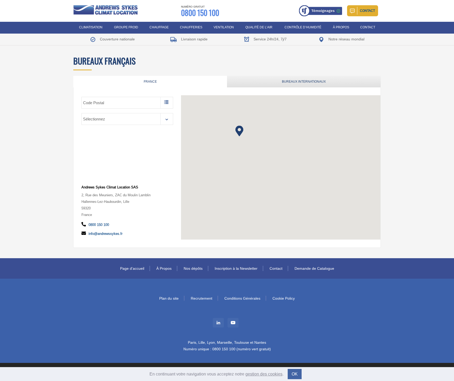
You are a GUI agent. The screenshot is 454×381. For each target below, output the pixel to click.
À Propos (341, 27)
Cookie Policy (283, 298)
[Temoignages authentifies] (321, 10)
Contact (367, 11)
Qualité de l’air (258, 27)
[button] (239, 131)
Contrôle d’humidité (303, 27)
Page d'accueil (132, 268)
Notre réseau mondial (345, 39)
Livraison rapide (194, 39)
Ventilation (224, 27)
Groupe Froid (126, 27)
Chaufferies (191, 27)
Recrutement (201, 298)
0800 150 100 (200, 11)
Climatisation (90, 27)
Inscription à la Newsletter (236, 268)
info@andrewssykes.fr (105, 233)
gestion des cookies (263, 374)
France (150, 81)
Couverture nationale (117, 39)
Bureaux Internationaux (304, 81)
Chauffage (159, 27)
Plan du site (169, 298)
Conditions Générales (242, 298)
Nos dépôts (193, 268)
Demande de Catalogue (314, 268)
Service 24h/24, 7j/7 (269, 39)
